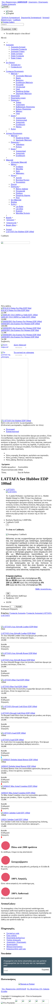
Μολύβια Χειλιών (23, 213)
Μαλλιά (14, 73)
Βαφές (18, 78)
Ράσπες (19, 127)
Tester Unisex (16, 58)
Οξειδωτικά (20, 87)
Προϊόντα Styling (22, 91)
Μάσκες (19, 111)
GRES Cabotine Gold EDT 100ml (14, 819)
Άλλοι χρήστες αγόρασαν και (39, 623)
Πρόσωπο (15, 100)
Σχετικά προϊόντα (13, 623)
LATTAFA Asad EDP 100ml (12, 740)
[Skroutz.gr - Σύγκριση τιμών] (26, 984)
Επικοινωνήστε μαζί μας (16, 949)
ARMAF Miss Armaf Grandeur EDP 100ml (18, 793)
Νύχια (13, 175)
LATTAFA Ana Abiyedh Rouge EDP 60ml (18, 660)
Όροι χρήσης (12, 935)
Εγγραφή (45, 969)
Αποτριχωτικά (21, 120)
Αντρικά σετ (15, 65)
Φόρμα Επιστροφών (14, 947)
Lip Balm (19, 206)
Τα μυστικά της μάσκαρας (24, 352)
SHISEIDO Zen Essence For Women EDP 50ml (20, 330)
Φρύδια (14, 202)
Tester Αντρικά (16, 54)
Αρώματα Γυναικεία (19, 49)
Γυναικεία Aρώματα (17, 613)
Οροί (18, 89)
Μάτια (13, 164)
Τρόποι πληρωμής (14, 940)
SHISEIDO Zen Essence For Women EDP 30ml (20, 337)
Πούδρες (19, 193)
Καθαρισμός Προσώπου (25, 107)
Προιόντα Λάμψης (23, 195)
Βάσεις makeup (22, 189)
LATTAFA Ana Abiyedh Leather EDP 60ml (18, 633)
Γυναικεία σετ (16, 67)
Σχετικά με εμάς (13, 933)
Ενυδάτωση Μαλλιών (24, 82)
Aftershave (20, 144)
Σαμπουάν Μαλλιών (24, 93)
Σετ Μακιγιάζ (16, 200)
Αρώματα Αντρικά (18, 47)
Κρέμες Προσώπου (23, 109)
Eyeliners (19, 167)
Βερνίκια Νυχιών (22, 180)
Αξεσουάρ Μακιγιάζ (19, 162)
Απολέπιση (20, 105)
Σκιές (18, 171)
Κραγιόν (19, 211)
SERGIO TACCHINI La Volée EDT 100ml (18, 317)
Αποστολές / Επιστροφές (16, 942)
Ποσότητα (5, 606)
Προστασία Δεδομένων (16, 938)
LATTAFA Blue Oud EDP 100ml (14, 686)
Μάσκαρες (20, 173)
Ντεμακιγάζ (20, 191)
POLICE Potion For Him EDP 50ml (15, 310)
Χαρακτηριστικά (12, 431)
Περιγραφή (10, 429)
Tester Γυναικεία (17, 56)
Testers (18, 102)
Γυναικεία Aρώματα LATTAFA (39, 613)
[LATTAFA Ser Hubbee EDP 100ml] (16, 421)
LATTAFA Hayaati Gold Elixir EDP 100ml (18, 713)
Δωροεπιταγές (12, 944)
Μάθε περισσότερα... (43, 589)
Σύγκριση (14, 609)
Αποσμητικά (21, 118)
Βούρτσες (20, 80)
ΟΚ (8, 593)
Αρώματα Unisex (18, 51)
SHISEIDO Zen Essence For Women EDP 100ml (20, 324)
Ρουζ (18, 198)
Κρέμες (19, 147)
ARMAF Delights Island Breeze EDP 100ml (18, 766)
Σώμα (13, 116)
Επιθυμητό (5, 609)
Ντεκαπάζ (20, 85)
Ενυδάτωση (20, 124)
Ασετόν (19, 178)
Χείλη (13, 129)
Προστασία (15, 96)
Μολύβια (19, 169)
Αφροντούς (20, 122)
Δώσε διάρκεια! (20, 345)
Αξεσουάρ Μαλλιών (24, 76)
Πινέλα (14, 184)
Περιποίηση (20, 182)
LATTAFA (10, 489)
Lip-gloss (19, 209)
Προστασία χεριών (18, 98)
